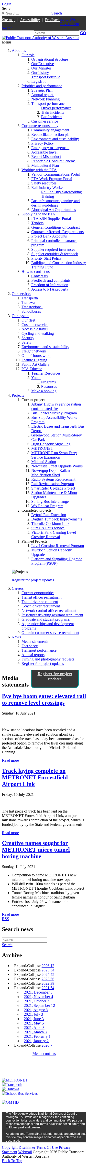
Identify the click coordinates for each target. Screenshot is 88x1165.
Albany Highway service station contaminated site (56, 406)
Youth (36, 378)
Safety (26, 342)
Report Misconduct (46, 156)
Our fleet (28, 320)
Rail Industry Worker (47, 187)
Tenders (37, 223)
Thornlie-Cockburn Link (50, 523)
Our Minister (41, 68)
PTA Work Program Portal (51, 179)
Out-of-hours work (36, 355)
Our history (40, 72)
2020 (47, 1045)
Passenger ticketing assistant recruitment (52, 615)
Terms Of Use (47, 1147)
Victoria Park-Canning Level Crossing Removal (53, 534)
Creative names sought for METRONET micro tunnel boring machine (36, 849)
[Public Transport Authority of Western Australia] (40, 38)
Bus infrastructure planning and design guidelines (55, 203)
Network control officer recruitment (49, 610)
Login (6, 4)
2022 (48, 983)
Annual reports (42, 95)
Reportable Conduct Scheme (53, 161)
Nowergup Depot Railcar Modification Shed (50, 472)
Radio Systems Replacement (53, 479)
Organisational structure (49, 59)
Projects (18, 395)
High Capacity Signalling (50, 444)
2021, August (36, 1010)
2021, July (33, 1014)
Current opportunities (38, 593)
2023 (48, 979)
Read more (10, 760)
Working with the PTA (39, 170)
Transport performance (48, 103)
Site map (8, 20)
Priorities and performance (42, 86)
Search (56, 13)
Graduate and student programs (46, 619)
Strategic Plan (42, 90)
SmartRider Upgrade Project (53, 488)
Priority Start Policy (46, 258)
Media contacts (44, 1054)
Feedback (52, 20)
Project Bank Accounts (49, 236)
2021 (48, 988)
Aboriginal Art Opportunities (53, 210)
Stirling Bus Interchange (50, 501)
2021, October (36, 1001)
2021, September (39, 1005)
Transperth (30, 298)
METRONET (42, 448)
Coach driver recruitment (41, 606)
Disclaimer (27, 1147)
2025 (48, 970)
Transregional (32, 307)
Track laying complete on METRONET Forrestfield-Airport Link (36, 777)
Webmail (25, 1152)
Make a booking (43, 391)
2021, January (36, 1041)
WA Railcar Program (47, 506)
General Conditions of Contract (55, 227)
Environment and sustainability (55, 139)
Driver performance (56, 108)
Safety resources (43, 183)
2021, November (38, 997)
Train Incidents (52, 112)
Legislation (39, 81)
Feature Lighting (34, 360)
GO (83, 33)
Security (28, 338)
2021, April (34, 1027)
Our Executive (42, 64)
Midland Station (43, 462)
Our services (21, 294)
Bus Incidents (51, 117)
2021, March (35, 1032)
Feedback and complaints (50, 280)
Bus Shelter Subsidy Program (54, 413)
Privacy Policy (42, 143)
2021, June (34, 1019)
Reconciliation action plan (51, 134)
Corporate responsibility (40, 126)
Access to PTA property (49, 289)
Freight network (34, 351)
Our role (28, 55)
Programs (48, 382)
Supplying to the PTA (38, 214)
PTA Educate (32, 369)
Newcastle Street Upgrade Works (57, 466)
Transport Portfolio (45, 77)
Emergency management (50, 148)
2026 (48, 966)
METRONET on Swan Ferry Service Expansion (54, 455)
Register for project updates (33, 580)
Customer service (44, 121)
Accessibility (30, 20)
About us (19, 50)
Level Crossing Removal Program (57, 546)
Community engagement (50, 130)
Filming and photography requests (48, 659)
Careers (17, 588)
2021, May (34, 1023)
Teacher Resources (45, 373)
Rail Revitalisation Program (52, 484)
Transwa (28, 302)
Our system (20, 316)
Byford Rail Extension (48, 515)
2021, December (38, 992)
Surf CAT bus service (48, 528)
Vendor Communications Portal (55, 174)
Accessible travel (44, 152)
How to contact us (36, 271)
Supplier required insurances (53, 249)
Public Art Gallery (36, 364)
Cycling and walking (38, 333)
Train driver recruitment (40, 602)
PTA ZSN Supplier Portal (51, 218)
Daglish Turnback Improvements (56, 519)
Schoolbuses (31, 311)
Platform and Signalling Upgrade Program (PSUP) (56, 561)
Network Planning (45, 99)
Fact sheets (30, 646)
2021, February (37, 1036)
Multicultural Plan (45, 165)
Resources (49, 386)
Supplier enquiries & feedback (54, 254)
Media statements (35, 641)
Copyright (10, 1147)
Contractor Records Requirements (57, 232)
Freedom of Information (49, 285)
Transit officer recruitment (41, 597)
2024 (48, 974)
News (16, 637)
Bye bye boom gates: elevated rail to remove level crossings (44, 699)
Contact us (39, 276)
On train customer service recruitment (50, 633)
